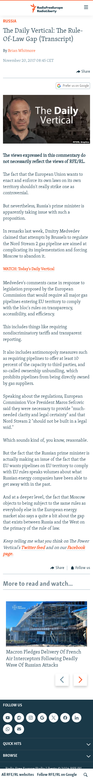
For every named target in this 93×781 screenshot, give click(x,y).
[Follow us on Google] (42, 717)
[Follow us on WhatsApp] (7, 729)
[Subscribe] (19, 729)
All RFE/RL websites (17, 775)
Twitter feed (33, 548)
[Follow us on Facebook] (65, 717)
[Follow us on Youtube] (7, 717)
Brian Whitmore (21, 51)
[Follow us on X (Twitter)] (53, 717)
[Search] (85, 775)
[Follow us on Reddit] (19, 717)
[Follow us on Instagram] (30, 717)
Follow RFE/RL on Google (57, 775)
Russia (9, 21)
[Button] (83, 71)
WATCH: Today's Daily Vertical (28, 269)
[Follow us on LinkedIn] (76, 717)
